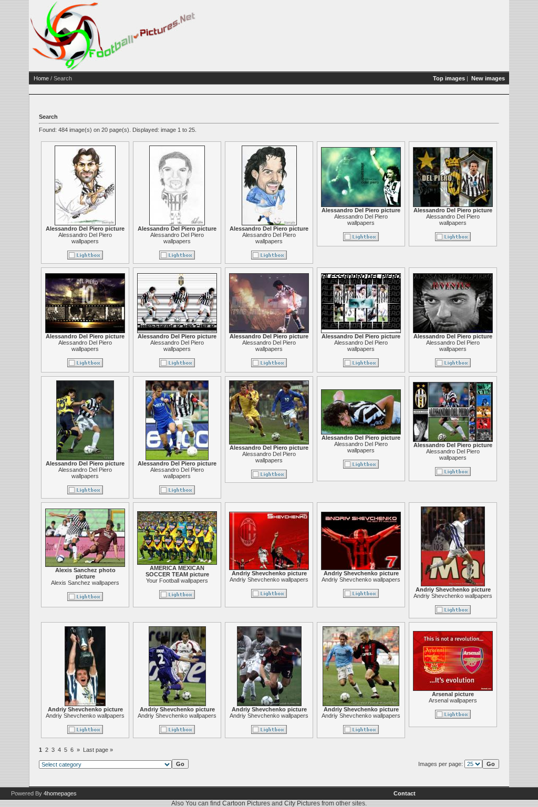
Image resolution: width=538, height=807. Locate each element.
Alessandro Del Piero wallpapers (85, 238)
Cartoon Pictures (246, 803)
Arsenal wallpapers (453, 700)
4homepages (60, 793)
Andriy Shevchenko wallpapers (269, 579)
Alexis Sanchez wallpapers (85, 583)
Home (41, 78)
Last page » (98, 750)
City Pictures (302, 803)
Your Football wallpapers (177, 580)
